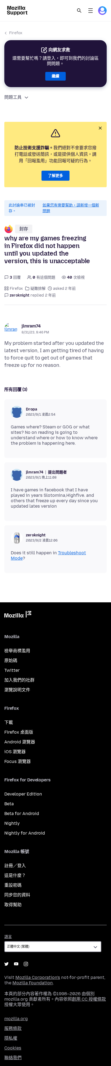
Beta (9, 803)
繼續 (55, 76)
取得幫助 (13, 904)
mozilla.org (16, 1018)
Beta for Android (21, 813)
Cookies (12, 1048)
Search (79, 10)
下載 (8, 722)
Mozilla (17, 615)
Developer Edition (23, 794)
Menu (90, 10)
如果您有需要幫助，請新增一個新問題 (71, 208)
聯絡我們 (13, 1057)
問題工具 (13, 97)
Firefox (15, 33)
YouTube (16, 964)
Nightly (12, 823)
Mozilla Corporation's (37, 977)
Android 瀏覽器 (19, 741)
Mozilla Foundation (32, 982)
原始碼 (10, 660)
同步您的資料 (17, 895)
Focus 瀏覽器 (17, 761)
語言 (8, 936)
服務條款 (13, 1028)
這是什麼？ (15, 875)
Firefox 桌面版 (18, 732)
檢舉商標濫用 (17, 650)
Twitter (12, 670)
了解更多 (55, 175)
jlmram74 (31, 326)
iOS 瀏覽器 (15, 751)
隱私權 (10, 1038)
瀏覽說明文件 (17, 689)
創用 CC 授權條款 (89, 999)
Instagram (26, 964)
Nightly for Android (24, 833)
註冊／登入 (15, 865)
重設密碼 (13, 885)
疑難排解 (38, 288)
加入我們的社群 (19, 680)
